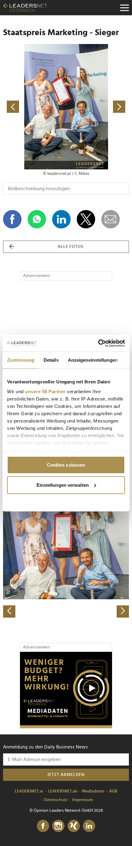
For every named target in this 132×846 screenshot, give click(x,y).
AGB (113, 791)
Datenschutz (56, 800)
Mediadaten (93, 791)
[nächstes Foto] (97, 106)
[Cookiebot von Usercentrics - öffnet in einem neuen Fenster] (98, 343)
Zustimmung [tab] (20, 360)
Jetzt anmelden (66, 775)
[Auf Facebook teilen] (12, 219)
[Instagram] (58, 826)
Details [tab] (51, 360)
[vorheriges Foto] (34, 106)
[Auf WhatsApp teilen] (37, 219)
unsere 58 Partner (45, 391)
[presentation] (9, 611)
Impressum (82, 800)
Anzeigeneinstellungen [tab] (93, 360)
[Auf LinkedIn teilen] (61, 219)
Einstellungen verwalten (63, 484)
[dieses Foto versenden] (110, 219)
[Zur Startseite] (25, 7)
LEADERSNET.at (29, 791)
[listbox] (66, 556)
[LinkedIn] (89, 826)
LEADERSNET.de (62, 791)
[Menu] (124, 7)
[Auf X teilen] (86, 219)
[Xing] (74, 826)
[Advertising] (66, 690)
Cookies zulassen (66, 464)
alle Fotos (70, 247)
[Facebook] (43, 826)
